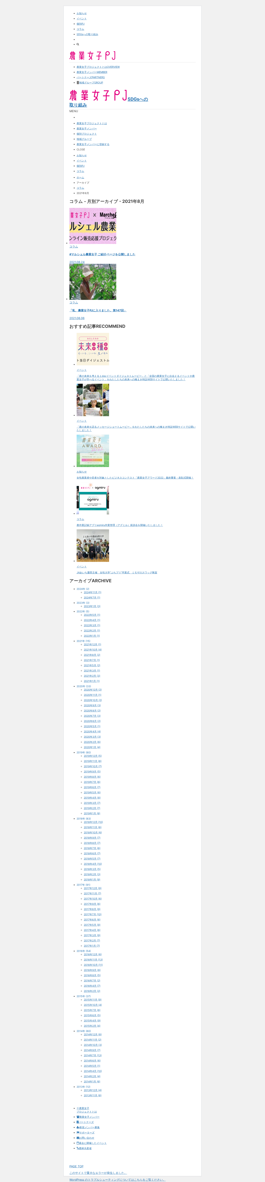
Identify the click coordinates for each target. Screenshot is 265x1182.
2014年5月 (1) (92, 1065)
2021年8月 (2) (92, 654)
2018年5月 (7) (92, 858)
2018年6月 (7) (92, 853)
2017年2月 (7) (92, 940)
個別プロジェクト (87, 133)
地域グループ (91, 82)
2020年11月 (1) (92, 694)
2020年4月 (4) (92, 731)
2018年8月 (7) (92, 842)
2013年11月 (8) (92, 1095)
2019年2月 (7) (92, 808)
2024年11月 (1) (92, 592)
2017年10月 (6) (93, 898)
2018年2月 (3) (92, 874)
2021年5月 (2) (92, 665)
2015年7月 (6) (92, 1010)
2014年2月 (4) (92, 1076)
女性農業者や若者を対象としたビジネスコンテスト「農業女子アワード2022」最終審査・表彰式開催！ (135, 477)
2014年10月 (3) (93, 1044)
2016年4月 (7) (92, 985)
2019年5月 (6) (92, 792)
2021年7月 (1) (92, 660)
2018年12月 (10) (93, 822)
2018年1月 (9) (92, 879)
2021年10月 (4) (93, 649)
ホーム (80, 177)
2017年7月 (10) (92, 914)
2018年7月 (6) (92, 848)
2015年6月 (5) (92, 1015)
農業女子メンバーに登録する (93, 144)
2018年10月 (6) (93, 832)
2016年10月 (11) (93, 964)
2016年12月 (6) (93, 954)
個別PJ (81, 23)
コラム (80, 28)
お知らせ (82, 13)
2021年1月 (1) (92, 681)
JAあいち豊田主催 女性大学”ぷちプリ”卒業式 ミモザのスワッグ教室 (117, 572)
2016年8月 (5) (92, 975)
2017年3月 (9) (92, 935)
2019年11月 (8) (92, 761)
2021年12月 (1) (92, 644)
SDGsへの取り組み (87, 34)
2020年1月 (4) (92, 747)
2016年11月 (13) (93, 959)
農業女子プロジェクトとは (98, 66)
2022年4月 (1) (92, 620)
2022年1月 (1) (92, 635)
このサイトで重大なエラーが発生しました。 (98, 1173)
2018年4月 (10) (93, 863)
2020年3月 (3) (92, 736)
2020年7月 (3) (92, 715)
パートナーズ (91, 77)
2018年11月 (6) (92, 827)
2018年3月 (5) (92, 869)
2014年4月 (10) (93, 1071)
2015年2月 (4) (92, 1025)
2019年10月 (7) (93, 766)
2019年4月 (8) (92, 797)
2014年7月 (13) (93, 1055)
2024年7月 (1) (92, 597)
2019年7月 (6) (92, 781)
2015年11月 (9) (92, 999)
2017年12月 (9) (92, 888)
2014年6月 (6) (92, 1060)
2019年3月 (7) (92, 802)
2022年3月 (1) (92, 625)
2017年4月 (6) (92, 930)
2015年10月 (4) (93, 1004)
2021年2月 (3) (92, 675)
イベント (82, 18)
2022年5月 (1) (92, 614)
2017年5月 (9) (92, 924)
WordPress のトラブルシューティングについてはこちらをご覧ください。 (117, 1179)
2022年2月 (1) (92, 630)
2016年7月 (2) (92, 980)
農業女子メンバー (92, 72)
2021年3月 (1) (92, 670)
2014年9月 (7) (92, 1050)
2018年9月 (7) (92, 837)
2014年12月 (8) (93, 1034)
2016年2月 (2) (92, 990)
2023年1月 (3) (92, 606)
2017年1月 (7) (92, 945)
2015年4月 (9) (92, 1020)
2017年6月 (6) (92, 919)
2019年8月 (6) (92, 776)
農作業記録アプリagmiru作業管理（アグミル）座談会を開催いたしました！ (120, 525)
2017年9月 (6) (92, 903)
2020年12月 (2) (93, 689)
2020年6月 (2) (92, 721)
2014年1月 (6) (92, 1081)
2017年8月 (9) (92, 909)
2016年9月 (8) (92, 970)
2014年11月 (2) (92, 1039)
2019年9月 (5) (92, 771)
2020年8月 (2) (92, 710)
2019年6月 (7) (92, 787)
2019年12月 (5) (93, 755)
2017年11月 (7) (92, 893)
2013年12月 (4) (93, 1090)
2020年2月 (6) (92, 741)
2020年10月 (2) (93, 700)
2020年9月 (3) (92, 705)
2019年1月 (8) (92, 813)
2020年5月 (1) (92, 726)
